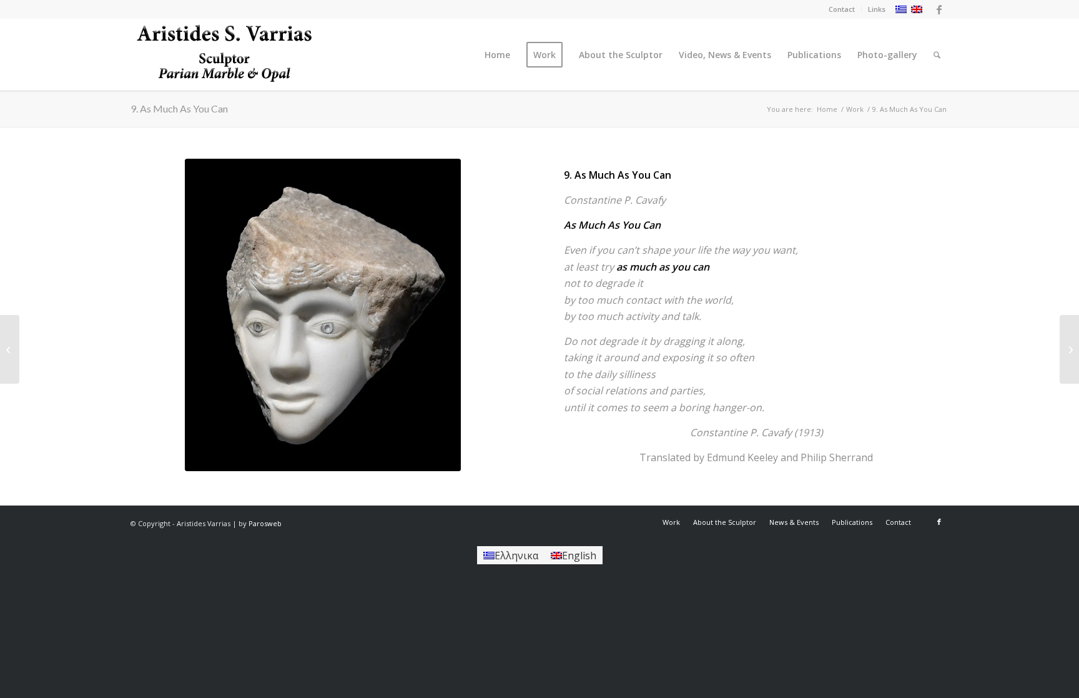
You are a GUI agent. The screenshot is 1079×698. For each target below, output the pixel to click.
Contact (842, 9)
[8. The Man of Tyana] (9, 349)
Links (876, 9)
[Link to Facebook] (939, 9)
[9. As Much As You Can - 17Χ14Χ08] (323, 315)
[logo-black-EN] (224, 55)
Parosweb (265, 523)
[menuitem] (842, 9)
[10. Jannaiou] (1069, 349)
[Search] (936, 55)
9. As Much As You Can (179, 108)
